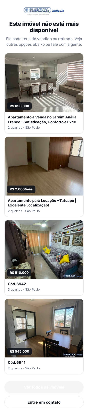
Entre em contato (44, 402)
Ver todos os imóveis (44, 387)
